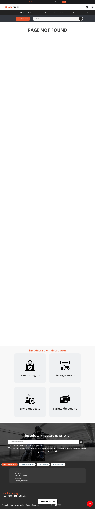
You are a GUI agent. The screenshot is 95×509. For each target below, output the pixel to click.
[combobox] (58, 19)
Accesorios (18, 478)
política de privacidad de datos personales (32, 448)
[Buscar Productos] (81, 19)
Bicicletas (18, 473)
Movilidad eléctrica (21, 476)
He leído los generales (26, 445)
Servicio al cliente (58, 464)
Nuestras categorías (9, 464)
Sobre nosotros (43, 464)
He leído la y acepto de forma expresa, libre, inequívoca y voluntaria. (48, 448)
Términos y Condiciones (27, 446)
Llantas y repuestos (21, 481)
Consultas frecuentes (27, 464)
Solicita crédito (23, 19)
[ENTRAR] (92, 7)
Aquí (64, 2)
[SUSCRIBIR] (81, 442)
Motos (17, 471)
